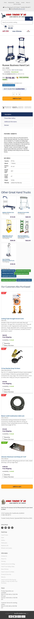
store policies (4, 569)
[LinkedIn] (12, 528)
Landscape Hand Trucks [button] (21, 273)
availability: (5, 386)
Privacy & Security (6, 574)
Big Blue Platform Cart (8, 212)
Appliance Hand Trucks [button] (8, 270)
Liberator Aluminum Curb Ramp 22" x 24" (13, 457)
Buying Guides (11, 2)
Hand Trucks (4, 535)
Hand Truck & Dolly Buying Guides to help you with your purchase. (9, 581)
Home (5, 2)
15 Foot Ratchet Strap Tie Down (10, 368)
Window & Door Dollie (23, 212)
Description (8, 114)
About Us (28, 2)
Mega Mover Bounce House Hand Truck (7, 236)
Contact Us (4, 556)
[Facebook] (2, 528)
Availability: (7, 72)
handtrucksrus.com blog (8, 564)
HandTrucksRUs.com (20, 613)
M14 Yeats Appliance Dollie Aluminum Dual (23, 236)
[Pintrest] (9, 528)
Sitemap (17, 2)
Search (28, 18)
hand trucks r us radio (7, 572)
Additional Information (10, 121)
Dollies (3, 540)
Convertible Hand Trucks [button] (23, 270)
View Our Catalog (17, 4)
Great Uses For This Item (8, 85)
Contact (22, 2)
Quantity (7, 343)
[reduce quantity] (13, 94)
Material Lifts (4, 545)
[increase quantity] (19, 94)
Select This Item (8, 345)
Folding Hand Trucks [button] (7, 273)
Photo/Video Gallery (9, 118)
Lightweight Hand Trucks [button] (8, 276)
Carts (2, 537)
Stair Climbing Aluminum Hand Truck (8, 260)
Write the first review (17, 70)
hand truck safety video (7, 566)
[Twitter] (6, 528)
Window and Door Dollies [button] (24, 280)
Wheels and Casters (6, 548)
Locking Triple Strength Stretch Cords (12, 318)
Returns (3, 577)
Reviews (6, 125)
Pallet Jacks (4, 543)
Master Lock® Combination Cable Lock (12, 416)
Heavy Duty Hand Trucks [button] (8, 280)
